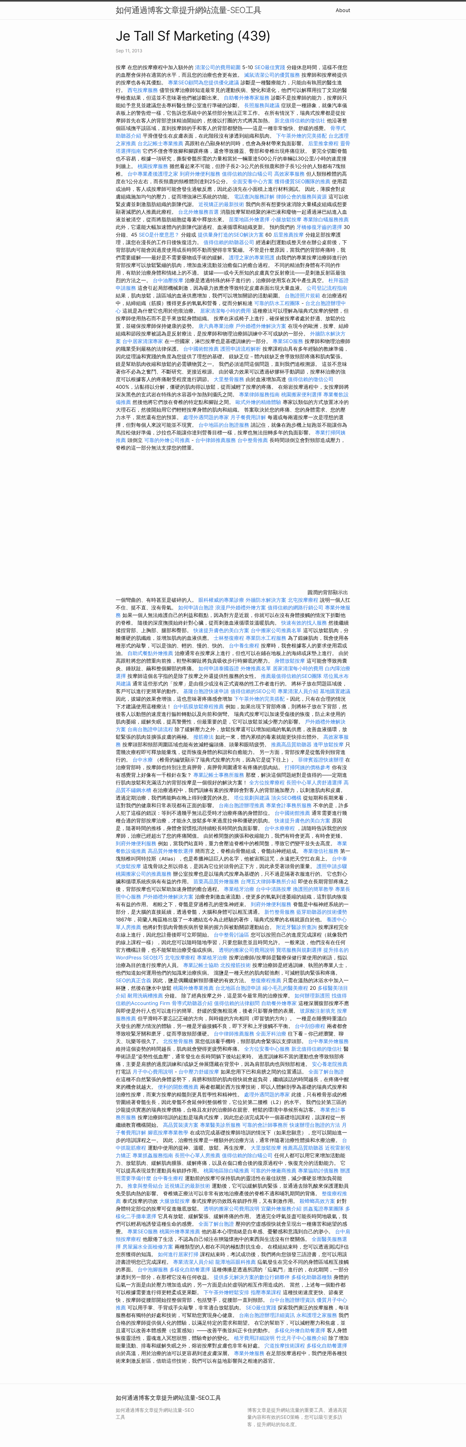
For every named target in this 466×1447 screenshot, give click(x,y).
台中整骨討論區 (232, 934)
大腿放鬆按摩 (175, 1201)
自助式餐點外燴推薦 (150, 653)
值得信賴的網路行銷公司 (295, 607)
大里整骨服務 (230, 379)
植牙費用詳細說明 (254, 1338)
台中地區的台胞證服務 (223, 425)
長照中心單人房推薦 (197, 1155)
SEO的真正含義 (133, 980)
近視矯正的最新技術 (221, 204)
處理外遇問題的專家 (206, 417)
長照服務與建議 (262, 105)
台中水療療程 (280, 828)
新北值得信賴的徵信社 (300, 120)
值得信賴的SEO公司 (253, 691)
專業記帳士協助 (201, 965)
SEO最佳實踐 (270, 67)
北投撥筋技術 (235, 965)
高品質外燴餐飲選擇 (171, 851)
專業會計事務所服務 (289, 805)
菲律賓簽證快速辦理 (321, 759)
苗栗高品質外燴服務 (217, 881)
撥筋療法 (203, 737)
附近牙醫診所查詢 (296, 927)
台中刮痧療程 (311, 1026)
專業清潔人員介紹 (298, 691)
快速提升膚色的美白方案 (221, 630)
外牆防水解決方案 (266, 600)
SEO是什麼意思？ (159, 234)
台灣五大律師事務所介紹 (268, 881)
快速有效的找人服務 (304, 623)
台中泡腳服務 (154, 1269)
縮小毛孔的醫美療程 (285, 988)
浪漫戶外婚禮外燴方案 (241, 607)
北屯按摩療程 (304, 600)
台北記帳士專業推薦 (160, 143)
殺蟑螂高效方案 (317, 1201)
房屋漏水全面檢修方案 (147, 1246)
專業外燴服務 (249, 1353)
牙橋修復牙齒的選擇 (319, 227)
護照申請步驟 (332, 866)
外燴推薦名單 (256, 668)
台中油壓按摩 (169, 280)
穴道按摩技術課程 (285, 1345)
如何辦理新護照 (312, 995)
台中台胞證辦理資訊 (292, 1300)
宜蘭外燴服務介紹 (281, 1208)
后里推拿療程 (323, 143)
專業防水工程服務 (266, 638)
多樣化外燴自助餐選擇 (301, 1330)
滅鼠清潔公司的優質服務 (272, 75)
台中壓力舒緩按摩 (199, 1071)
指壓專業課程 (267, 1292)
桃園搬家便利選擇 (301, 394)
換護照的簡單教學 (313, 889)
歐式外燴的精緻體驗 (258, 402)
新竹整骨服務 (279, 912)
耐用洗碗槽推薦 (145, 995)
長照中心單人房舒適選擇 (314, 782)
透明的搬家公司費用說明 (247, 950)
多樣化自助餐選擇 (190, 1269)
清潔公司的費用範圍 (218, 67)
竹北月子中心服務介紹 (301, 1338)
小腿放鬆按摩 (287, 219)
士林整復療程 (229, 638)
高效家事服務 (289, 174)
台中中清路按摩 (274, 889)
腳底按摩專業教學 (169, 1132)
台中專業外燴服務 (328, 1041)
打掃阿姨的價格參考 (307, 767)
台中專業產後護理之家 (152, 174)
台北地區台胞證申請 (238, 988)
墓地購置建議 (335, 691)
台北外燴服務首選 (199, 212)
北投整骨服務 (178, 1041)
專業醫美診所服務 (220, 1125)
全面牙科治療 (271, 1033)
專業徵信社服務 (321, 851)
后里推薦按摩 (289, 234)
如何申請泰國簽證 (218, 668)
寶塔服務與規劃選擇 (299, 950)
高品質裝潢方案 (180, 1125)
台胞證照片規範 (302, 295)
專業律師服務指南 (259, 394)
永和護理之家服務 (316, 1315)
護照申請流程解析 (240, 349)
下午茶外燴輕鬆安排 (226, 1292)
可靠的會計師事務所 (265, 1125)
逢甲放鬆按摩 (329, 744)
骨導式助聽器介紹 (192, 1003)
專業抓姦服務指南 (153, 1155)
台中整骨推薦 (253, 440)
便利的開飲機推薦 (178, 1087)
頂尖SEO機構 (286, 798)
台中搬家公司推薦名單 (276, 630)
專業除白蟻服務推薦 (326, 219)
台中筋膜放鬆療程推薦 (199, 706)
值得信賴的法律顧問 (237, 1003)
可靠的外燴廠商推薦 (273, 1170)
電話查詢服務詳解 (254, 196)
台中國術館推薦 (201, 349)
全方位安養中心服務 (267, 1049)
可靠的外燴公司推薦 (167, 440)
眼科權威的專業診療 (221, 600)
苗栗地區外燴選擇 (249, 219)
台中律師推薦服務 (215, 440)
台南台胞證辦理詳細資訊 (267, 1315)
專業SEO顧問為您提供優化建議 (203, 82)
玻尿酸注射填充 (317, 1011)
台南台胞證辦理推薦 (241, 805)
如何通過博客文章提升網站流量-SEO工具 (188, 10)
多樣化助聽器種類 (311, 1277)
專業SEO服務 (288, 341)
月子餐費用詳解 (248, 417)
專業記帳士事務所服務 (218, 775)
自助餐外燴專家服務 (246, 97)
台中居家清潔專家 (142, 341)
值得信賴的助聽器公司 (229, 242)
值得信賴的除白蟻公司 (247, 174)
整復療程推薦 (266, 980)
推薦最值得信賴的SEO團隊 (291, 676)
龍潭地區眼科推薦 (235, 1262)
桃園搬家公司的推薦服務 (144, 874)
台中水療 (143, 759)
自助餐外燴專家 (279, 1003)
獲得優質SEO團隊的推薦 (302, 181)
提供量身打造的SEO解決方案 (231, 234)
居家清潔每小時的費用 (225, 311)
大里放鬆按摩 (267, 1148)
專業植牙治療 (239, 889)
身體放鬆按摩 (291, 661)
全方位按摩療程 (267, 782)
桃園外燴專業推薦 (193, 988)
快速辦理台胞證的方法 (314, 1125)
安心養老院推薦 (329, 1064)
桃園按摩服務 (154, 166)
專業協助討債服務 (318, 1170)
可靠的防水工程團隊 (277, 303)
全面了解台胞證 (326, 1071)
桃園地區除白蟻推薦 (226, 1170)
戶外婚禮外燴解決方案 (261, 326)
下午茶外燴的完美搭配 (301, 136)
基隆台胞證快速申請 (206, 691)
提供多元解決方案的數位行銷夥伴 (252, 1277)
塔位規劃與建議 (251, 798)
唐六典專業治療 (216, 326)
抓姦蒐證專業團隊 (323, 1208)
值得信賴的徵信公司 (310, 379)
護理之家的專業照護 (252, 257)
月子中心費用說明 (153, 1071)
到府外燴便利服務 (200, 174)
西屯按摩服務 (143, 90)
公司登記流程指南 (327, 288)
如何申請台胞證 (196, 607)
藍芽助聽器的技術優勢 (321, 912)
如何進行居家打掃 (178, 1254)
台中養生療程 (245, 645)
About (343, 10)
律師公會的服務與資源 (301, 196)
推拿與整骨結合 (145, 1186)
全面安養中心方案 (252, 181)
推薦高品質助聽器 (291, 744)
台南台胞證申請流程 (150, 729)
